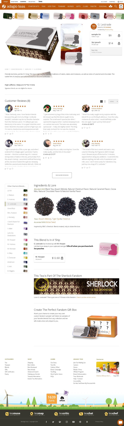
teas (43, 6)
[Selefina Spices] (32, 1)
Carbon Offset (55, 367)
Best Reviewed (32, 367)
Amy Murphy (96, 143)
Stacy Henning (57, 108)
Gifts (6, 369)
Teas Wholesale (78, 376)
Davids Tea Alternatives (35, 379)
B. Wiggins (10, 271)
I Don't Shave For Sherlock (13, 223)
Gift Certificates (9, 372)
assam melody (45, 219)
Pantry (7, 374)
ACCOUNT (104, 2)
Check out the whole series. (86, 297)
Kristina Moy (109, 30)
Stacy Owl (18, 143)
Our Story (53, 363)
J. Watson (10, 195)
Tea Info (53, 365)
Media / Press (77, 369)
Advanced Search (33, 372)
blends (71, 6)
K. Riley (9, 253)
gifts (78, 6)
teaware (61, 6)
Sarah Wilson (57, 143)
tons (51, 400)
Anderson (10, 262)
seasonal (103, 6)
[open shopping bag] (121, 6)
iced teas (52, 6)
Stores (75, 367)
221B (9, 190)
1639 (52, 397)
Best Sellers (31, 365)
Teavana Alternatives (34, 376)
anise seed (51, 222)
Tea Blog (53, 372)
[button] (106, 35)
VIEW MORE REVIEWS (62, 175)
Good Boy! (11, 208)
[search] (115, 6)
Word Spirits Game (56, 374)
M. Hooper (11, 240)
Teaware (7, 365)
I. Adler (9, 228)
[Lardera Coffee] (23, 1)
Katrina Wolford (97, 108)
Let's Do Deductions (11, 234)
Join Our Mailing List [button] (79, 363)
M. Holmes (11, 244)
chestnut (66, 219)
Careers (75, 365)
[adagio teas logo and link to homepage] (14, 6)
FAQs (52, 376)
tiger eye (56, 219)
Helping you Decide (34, 374)
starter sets (33, 6)
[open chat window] (120, 422)
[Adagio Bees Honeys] (40, 1)
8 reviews (107, 27)
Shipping (30, 363)
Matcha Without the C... (104, 376)
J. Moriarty (11, 217)
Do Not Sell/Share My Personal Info (84, 383)
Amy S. (17, 108)
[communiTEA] (110, 6)
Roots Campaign (56, 369)
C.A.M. (9, 266)
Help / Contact (78, 379)
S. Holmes (11, 199)
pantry (93, 6)
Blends (7, 367)
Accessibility (77, 381)
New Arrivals (31, 369)
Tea (6, 363)
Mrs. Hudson (12, 213)
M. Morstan (11, 249)
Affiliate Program (78, 372)
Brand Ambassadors (79, 374)
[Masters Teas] (14, 1)
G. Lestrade (12, 204)
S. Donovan (11, 257)
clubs (85, 6)
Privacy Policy (99, 421)
